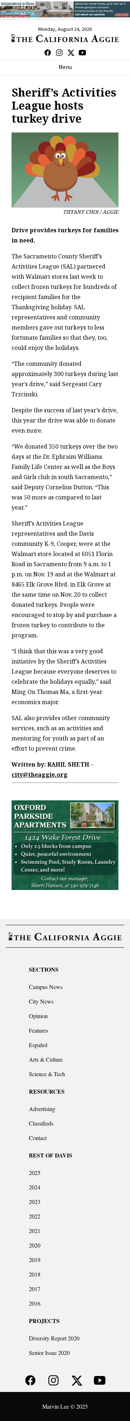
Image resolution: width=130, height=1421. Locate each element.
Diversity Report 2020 (54, 1338)
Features (38, 1030)
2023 (34, 1201)
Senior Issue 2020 (49, 1352)
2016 (34, 1303)
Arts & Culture (46, 1059)
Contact (38, 1138)
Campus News (45, 987)
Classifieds (41, 1123)
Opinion (38, 1016)
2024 (34, 1187)
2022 (34, 1216)
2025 (34, 1172)
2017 (34, 1289)
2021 (34, 1230)
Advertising (42, 1108)
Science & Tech (47, 1074)
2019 (34, 1259)
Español (38, 1045)
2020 (34, 1245)
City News (41, 1001)
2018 (34, 1274)
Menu (65, 67)
